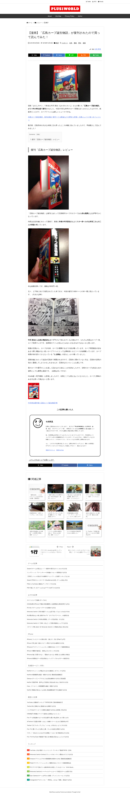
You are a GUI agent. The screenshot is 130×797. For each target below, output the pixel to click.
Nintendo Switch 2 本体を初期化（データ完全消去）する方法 (45, 619)
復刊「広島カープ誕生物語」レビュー (45, 139)
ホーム (30, 22)
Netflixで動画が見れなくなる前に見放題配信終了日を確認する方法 (47, 690)
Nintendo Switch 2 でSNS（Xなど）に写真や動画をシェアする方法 (47, 623)
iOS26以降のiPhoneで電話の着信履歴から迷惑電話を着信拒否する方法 (48, 604)
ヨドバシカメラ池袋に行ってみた (37, 600)
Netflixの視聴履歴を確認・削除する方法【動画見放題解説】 (45, 674)
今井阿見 (49, 422)
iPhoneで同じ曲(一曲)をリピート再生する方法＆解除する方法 (45, 643)
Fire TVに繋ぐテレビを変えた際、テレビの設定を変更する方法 (46, 729)
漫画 (84, 43)
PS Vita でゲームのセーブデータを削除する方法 (41, 608)
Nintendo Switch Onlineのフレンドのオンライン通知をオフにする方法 (51, 754)
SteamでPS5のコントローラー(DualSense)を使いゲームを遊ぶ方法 (47, 580)
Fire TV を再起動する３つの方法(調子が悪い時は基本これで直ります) (48, 717)
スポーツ (65, 43)
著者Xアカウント (50, 450)
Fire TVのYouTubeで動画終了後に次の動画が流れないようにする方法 (48, 737)
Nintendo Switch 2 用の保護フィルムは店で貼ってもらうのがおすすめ (48, 611)
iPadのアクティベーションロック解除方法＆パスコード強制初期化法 (50, 763)
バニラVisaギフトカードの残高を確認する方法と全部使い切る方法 (47, 710)
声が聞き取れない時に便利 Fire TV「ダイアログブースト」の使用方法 (48, 615)
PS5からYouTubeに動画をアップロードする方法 (41, 584)
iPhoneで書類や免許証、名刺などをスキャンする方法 (43, 651)
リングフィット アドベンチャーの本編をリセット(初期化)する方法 (47, 572)
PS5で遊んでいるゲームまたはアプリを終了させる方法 (43, 588)
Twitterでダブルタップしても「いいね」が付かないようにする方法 (47, 725)
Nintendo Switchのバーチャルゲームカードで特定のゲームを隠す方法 (51, 771)
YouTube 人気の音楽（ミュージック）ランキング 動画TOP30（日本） (51, 750)
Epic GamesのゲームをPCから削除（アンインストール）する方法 (50, 775)
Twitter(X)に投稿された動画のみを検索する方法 (41, 706)
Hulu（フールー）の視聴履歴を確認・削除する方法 (42, 686)
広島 (70, 43)
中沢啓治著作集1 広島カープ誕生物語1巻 (43, 403)
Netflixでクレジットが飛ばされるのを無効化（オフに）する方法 (46, 671)
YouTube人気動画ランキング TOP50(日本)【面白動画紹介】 (45, 702)
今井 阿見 (97, 49)
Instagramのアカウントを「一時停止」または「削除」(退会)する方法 (51, 780)
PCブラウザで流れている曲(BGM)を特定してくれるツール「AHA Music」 (52, 767)
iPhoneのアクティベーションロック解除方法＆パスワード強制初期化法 (48, 647)
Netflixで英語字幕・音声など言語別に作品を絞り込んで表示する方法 (47, 682)
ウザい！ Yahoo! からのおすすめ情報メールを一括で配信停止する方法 (48, 733)
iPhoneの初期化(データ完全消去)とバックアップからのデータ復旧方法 (48, 658)
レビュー (39, 22)
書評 (47, 22)
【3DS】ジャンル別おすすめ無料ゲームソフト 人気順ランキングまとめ (48, 576)
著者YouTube (60, 450)
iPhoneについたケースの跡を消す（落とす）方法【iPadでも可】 (46, 639)
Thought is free (76, 792)
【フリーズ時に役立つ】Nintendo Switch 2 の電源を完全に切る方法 (47, 627)
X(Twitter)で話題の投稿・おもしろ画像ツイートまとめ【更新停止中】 (48, 721)
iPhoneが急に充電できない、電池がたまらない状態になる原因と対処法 (48, 654)
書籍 (75, 43)
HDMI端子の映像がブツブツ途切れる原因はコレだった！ (44, 714)
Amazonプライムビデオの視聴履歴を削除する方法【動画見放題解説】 (51, 758)
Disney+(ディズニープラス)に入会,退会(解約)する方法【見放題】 (46, 678)
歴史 (79, 43)
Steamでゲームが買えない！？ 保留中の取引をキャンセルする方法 (47, 568)
